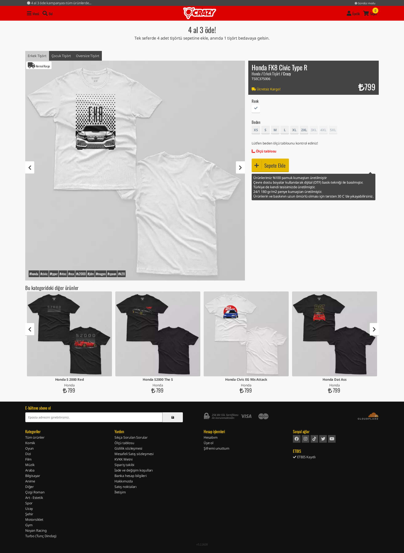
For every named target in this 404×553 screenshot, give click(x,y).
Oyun (29, 448)
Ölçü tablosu (265, 151)
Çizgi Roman (35, 492)
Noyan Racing (36, 530)
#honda (33, 273)
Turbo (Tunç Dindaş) (40, 536)
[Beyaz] (256, 109)
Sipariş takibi (124, 464)
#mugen (101, 273)
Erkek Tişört (37, 55)
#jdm (91, 273)
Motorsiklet (34, 519)
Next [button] (240, 167)
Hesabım (211, 437)
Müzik (30, 464)
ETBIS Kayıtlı (306, 457)
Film (28, 459)
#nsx (71, 273)
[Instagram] (305, 439)
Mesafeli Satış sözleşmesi (134, 453)
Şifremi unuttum (216, 448)
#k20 (121, 273)
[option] (135, 171)
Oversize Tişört (87, 55)
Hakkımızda (123, 481)
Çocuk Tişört (61, 55)
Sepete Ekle (275, 165)
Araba (30, 470)
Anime (30, 481)
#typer (54, 273)
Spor (29, 503)
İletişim (120, 492)
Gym (28, 525)
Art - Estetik (34, 497)
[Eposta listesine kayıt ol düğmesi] (172, 417)
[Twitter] (323, 439)
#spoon (112, 273)
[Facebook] (296, 439)
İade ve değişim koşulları (133, 470)
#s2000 (81, 273)
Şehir (29, 514)
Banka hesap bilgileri (130, 475)
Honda (256, 73)
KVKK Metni (123, 459)
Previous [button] (29, 167)
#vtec (63, 273)
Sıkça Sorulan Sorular (131, 437)
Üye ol (208, 443)
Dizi (28, 453)
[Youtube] (332, 439)
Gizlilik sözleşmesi (128, 448)
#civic (44, 273)
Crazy (199, 13)
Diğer (29, 486)
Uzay (29, 508)
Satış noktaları (125, 486)
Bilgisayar (32, 475)
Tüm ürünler (35, 437)
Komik (30, 443)
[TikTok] (314, 439)
